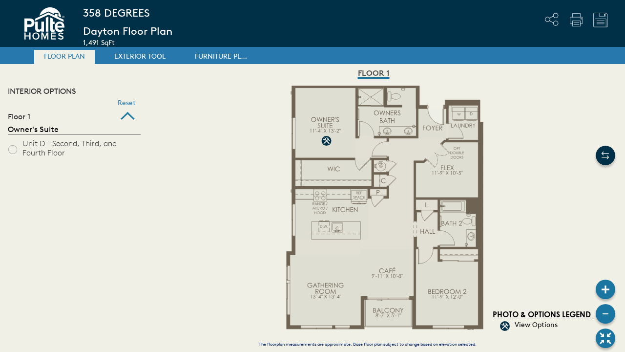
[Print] (576, 19)
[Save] (600, 20)
